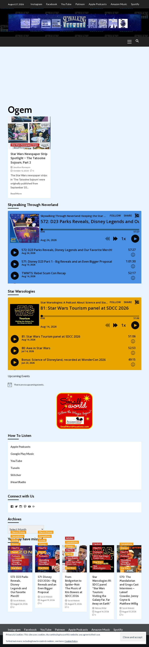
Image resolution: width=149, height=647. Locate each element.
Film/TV (15, 548)
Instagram (36, 4)
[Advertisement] (74, 73)
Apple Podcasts (98, 4)
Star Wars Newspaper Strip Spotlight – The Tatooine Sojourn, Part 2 (29, 158)
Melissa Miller (100, 608)
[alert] (74, 385)
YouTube (66, 4)
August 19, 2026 (48, 600)
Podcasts (16, 556)
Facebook (51, 4)
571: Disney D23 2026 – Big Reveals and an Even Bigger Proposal (47, 584)
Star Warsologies (99, 567)
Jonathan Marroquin (21, 167)
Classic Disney (18, 532)
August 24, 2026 (20, 604)
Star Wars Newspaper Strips (25, 145)
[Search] (137, 41)
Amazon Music (119, 4)
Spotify (135, 4)
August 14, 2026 (102, 611)
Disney (15, 540)
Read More (16, 193)
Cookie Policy (71, 641)
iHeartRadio (18, 482)
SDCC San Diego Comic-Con (73, 563)
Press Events (72, 558)
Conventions (17, 536)
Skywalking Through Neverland (17, 562)
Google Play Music (22, 453)
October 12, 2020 (21, 171)
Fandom (97, 544)
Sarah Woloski (19, 600)
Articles (69, 538)
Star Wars (16, 568)
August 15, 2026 (75, 604)
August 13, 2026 (129, 611)
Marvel (15, 552)
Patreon (80, 4)
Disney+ (15, 544)
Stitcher (16, 475)
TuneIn (15, 468)
